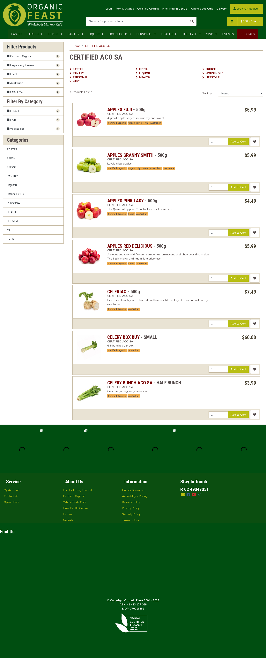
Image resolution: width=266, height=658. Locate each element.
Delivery (221, 8)
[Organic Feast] (33, 14)
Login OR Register (248, 8)
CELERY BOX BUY (123, 337)
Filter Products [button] (21, 46)
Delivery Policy (131, 502)
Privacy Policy (130, 508)
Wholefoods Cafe (201, 8)
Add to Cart (238, 141)
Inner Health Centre (174, 8)
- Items (250, 21)
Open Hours (11, 502)
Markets (68, 520)
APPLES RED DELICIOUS (129, 246)
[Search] (192, 21)
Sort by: (207, 93)
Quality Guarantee (133, 490)
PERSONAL (144, 34)
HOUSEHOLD (118, 34)
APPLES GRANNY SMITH (130, 155)
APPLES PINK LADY (125, 200)
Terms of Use (130, 520)
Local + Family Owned (120, 8)
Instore (67, 514)
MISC (209, 34)
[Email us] (183, 494)
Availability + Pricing (135, 496)
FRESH (34, 34)
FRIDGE (53, 34)
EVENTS (228, 34)
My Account (11, 490)
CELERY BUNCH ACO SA (129, 382)
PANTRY (73, 34)
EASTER (17, 34)
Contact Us (11, 496)
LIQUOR (94, 34)
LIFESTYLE (189, 34)
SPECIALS (248, 34)
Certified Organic (148, 8)
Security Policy (131, 514)
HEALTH (167, 34)
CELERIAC (116, 291)
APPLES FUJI (119, 109)
